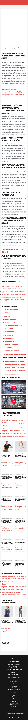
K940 (2, 288)
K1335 (6, 286)
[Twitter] (12, 717)
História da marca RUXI (14, 666)
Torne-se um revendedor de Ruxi (14, 669)
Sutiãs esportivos (11, 310)
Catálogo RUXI (14, 672)
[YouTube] (18, 717)
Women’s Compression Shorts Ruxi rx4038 (11, 297)
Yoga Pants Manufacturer (14, 664)
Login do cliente (14, 703)
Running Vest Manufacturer (14, 674)
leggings (7, 313)
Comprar (14, 696)
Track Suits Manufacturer (14, 671)
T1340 (16, 286)
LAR (14, 695)
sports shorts (9, 341)
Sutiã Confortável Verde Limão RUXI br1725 (11, 435)
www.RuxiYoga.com (12, 374)
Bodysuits (8, 348)
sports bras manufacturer (14, 364)
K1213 (2, 286)
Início (2, 47)
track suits (8, 335)
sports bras (9, 332)
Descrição (3, 102)
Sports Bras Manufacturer (14, 668)
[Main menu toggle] (25, 2)
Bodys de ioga (9, 322)
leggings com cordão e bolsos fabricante (9, 94)
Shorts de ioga (10, 319)
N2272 (12, 286)
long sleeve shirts (11, 345)
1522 (9, 288)
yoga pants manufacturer (14, 361)
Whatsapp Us (14, 706)
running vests (9, 338)
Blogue (14, 701)
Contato (14, 700)
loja (22, 288)
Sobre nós (14, 698)
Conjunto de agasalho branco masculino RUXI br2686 (13, 576)
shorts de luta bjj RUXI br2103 (8, 581)
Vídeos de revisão (14, 684)
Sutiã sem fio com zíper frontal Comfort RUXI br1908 (13, 433)
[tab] (13, 102)
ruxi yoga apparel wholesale (15, 354)
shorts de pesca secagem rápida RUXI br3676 (11, 592)
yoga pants (8, 329)
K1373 (9, 286)
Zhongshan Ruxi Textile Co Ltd (13, 250)
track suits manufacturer (14, 368)
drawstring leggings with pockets (10, 91)
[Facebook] (10, 717)
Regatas (7, 316)
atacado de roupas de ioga (10, 47)
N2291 (5, 288)
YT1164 (20, 286)
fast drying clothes (11, 351)
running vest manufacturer (14, 371)
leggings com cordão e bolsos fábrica (16, 92)
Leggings (14, 680)
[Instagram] (15, 717)
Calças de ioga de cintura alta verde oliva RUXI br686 (13, 419)
